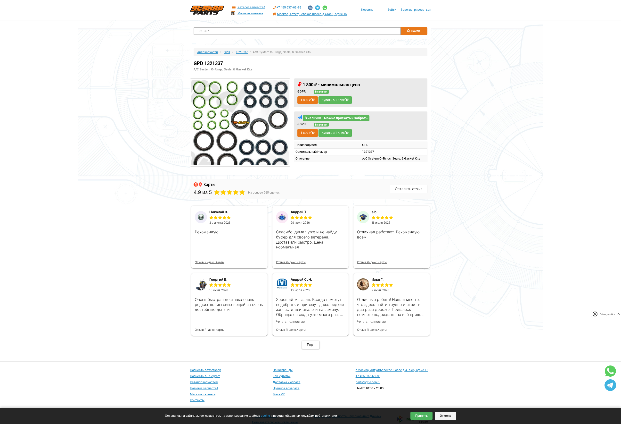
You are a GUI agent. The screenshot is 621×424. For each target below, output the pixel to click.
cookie (265, 415)
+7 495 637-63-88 (289, 7)
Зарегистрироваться (415, 9)
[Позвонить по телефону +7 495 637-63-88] (274, 7)
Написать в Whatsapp (205, 370)
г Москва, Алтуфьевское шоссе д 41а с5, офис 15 (392, 370)
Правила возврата (286, 388)
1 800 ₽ (306, 100)
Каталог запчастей (251, 7)
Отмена (445, 415)
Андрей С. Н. (301, 279)
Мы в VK (279, 394)
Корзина (367, 9)
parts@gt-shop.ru (368, 382)
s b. (374, 212)
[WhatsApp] (324, 7)
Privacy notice (607, 314)
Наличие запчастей (204, 388)
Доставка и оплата (286, 382)
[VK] (310, 7)
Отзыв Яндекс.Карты (209, 262)
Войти (391, 9)
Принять (421, 415)
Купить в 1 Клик (333, 100)
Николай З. (218, 212)
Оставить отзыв (408, 189)
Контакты (197, 400)
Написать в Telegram (205, 376)
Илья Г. (378, 279)
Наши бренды (283, 370)
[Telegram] (317, 7)
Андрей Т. (299, 212)
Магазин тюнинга (250, 13)
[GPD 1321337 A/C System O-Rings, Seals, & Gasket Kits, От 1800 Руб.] (240, 122)
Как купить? (281, 376)
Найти (415, 31)
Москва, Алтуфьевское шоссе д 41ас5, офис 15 (312, 14)
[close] (619, 314)
